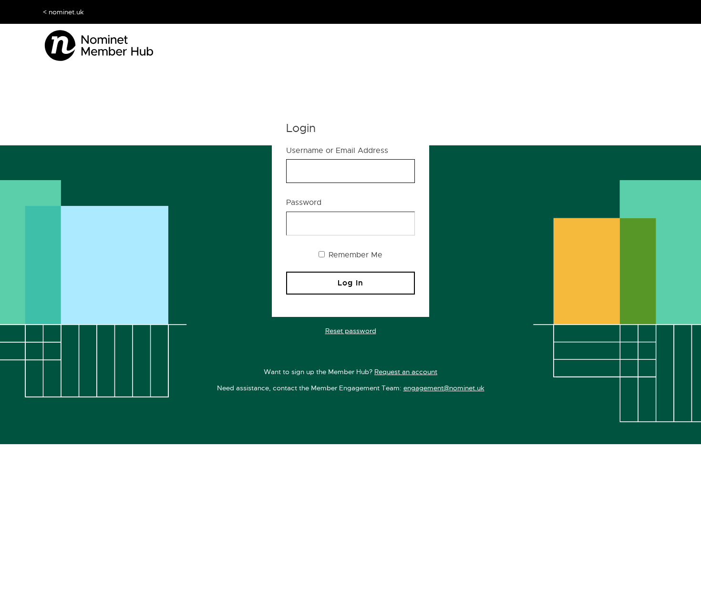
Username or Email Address (337, 150)
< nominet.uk (63, 12)
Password (303, 202)
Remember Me (354, 255)
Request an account (405, 371)
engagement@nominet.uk (444, 388)
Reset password (350, 330)
